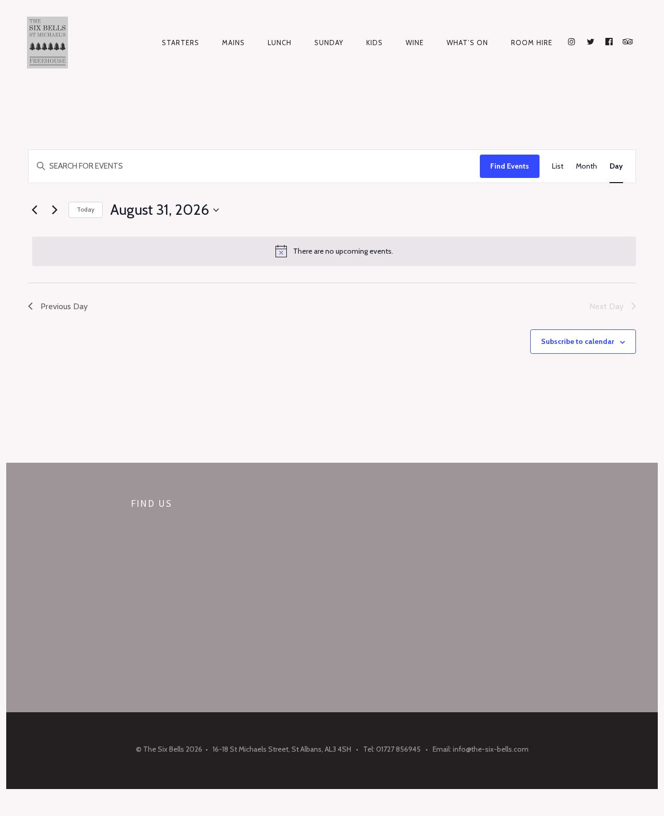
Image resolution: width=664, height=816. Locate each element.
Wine (415, 42)
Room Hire (531, 42)
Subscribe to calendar (577, 341)
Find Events (509, 166)
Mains (233, 42)
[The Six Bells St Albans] (51, 42)
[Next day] (54, 210)
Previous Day (64, 306)
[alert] (334, 251)
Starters (180, 42)
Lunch (280, 42)
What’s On (467, 42)
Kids (374, 42)
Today (85, 209)
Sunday (328, 42)
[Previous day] (34, 210)
